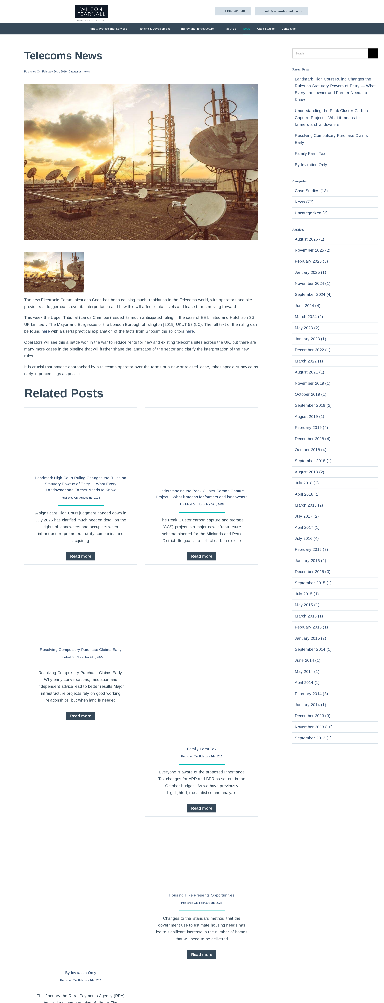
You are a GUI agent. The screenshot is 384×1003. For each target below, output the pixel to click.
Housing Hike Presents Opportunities (202, 895)
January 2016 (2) (310, 560)
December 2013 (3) (312, 716)
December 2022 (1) (312, 350)
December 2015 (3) (312, 571)
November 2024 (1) (312, 283)
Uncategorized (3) (311, 213)
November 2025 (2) (312, 250)
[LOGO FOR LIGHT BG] (91, 7)
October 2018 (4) (310, 450)
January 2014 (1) (310, 705)
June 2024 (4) (307, 305)
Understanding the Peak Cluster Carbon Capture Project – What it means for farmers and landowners (331, 117)
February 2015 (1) (311, 627)
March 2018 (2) (309, 505)
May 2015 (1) (307, 605)
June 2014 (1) (307, 660)
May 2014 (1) (307, 671)
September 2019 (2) (313, 405)
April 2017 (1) (307, 527)
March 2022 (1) (309, 361)
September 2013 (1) (313, 738)
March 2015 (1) (309, 616)
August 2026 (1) (309, 239)
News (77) (304, 202)
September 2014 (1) (313, 649)
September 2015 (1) (313, 583)
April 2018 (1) (307, 494)
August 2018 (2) (309, 472)
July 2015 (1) (307, 594)
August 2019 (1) (309, 416)
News (86, 71)
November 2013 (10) (314, 727)
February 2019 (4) (311, 427)
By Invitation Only (80, 973)
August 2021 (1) (309, 372)
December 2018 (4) (312, 439)
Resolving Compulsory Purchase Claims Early (81, 650)
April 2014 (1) (307, 682)
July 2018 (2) (307, 483)
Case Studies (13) (311, 191)
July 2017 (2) (307, 516)
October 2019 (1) (310, 394)
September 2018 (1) (313, 461)
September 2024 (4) (313, 294)
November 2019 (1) (312, 383)
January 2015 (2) (310, 638)
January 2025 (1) (310, 272)
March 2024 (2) (309, 316)
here (46, 331)
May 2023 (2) (307, 328)
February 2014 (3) (311, 694)
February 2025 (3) (311, 261)
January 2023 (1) (310, 339)
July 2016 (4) (307, 538)
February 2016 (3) (311, 549)
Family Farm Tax (202, 749)
